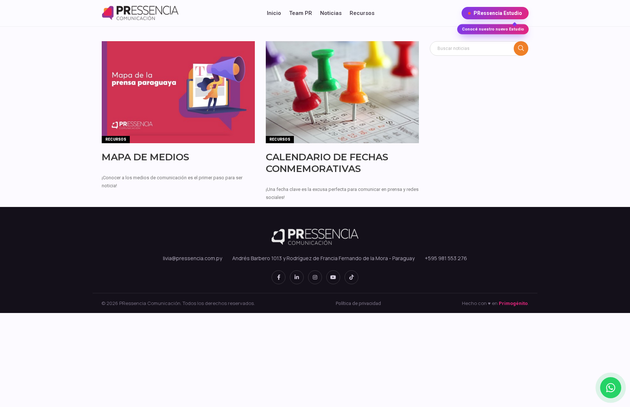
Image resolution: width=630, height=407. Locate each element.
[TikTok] (351, 277)
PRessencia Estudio (493, 14)
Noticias (331, 13)
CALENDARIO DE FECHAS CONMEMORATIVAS (327, 163)
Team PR (300, 13)
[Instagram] (315, 277)
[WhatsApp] (610, 387)
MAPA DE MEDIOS (145, 157)
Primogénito (513, 303)
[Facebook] (278, 277)
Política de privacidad (358, 303)
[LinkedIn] (297, 277)
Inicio (274, 13)
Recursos (362, 13)
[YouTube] (333, 277)
